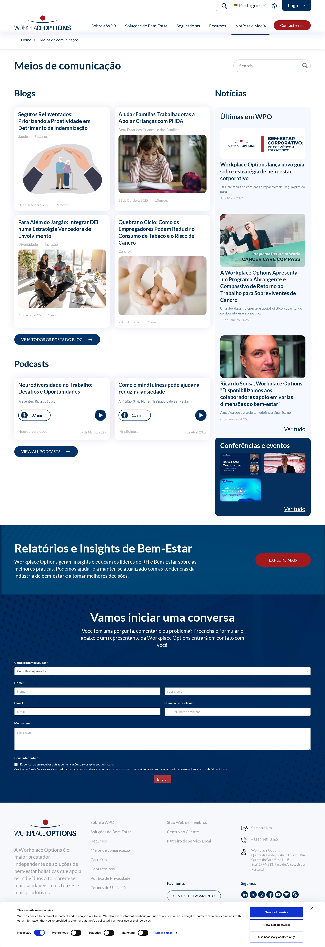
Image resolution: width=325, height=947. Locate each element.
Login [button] (293, 5)
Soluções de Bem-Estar (146, 25)
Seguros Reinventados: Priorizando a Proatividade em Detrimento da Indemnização (54, 121)
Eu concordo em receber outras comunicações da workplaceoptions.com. (67, 764)
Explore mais (283, 560)
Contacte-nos (292, 25)
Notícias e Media (250, 25)
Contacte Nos (261, 828)
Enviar (162, 779)
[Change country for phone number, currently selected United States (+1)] (168, 712)
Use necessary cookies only (276, 937)
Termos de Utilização (109, 887)
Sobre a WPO (103, 25)
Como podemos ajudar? (32, 662)
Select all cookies (276, 912)
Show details (163, 932)
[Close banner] (311, 908)
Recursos (217, 25)
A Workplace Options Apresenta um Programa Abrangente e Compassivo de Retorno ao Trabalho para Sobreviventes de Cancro (259, 286)
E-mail (19, 703)
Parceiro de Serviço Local (189, 841)
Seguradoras (188, 25)
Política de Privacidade (111, 878)
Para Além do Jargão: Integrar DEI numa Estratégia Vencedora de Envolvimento (58, 229)
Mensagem (23, 723)
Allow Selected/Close (276, 924)
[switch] (76, 933)
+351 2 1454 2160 (264, 839)
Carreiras (99, 859)
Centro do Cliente (183, 831)
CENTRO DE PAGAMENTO (194, 896)
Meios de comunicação (110, 850)
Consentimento (26, 758)
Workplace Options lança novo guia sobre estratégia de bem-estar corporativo (262, 171)
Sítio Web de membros (187, 822)
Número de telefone (179, 703)
